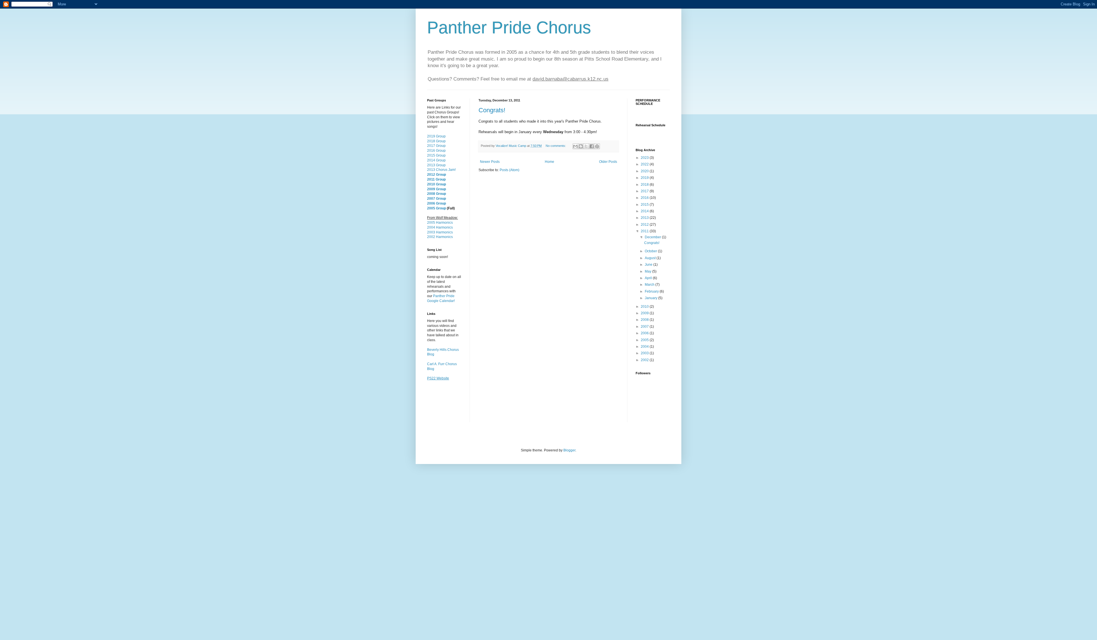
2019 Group (436, 136)
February (652, 291)
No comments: (556, 145)
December (653, 237)
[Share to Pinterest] (597, 146)
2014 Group (436, 160)
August (650, 258)
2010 (645, 307)
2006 (645, 333)
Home (549, 162)
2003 (645, 353)
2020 (645, 171)
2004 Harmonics (440, 227)
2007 (645, 327)
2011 (645, 231)
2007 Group (436, 199)
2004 (645, 347)
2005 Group (436, 208)
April (649, 278)
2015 (645, 205)
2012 (645, 225)
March (650, 285)
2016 (645, 198)
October (651, 251)
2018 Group (436, 141)
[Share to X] (586, 146)
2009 (645, 313)
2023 (645, 158)
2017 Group (436, 146)
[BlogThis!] (581, 146)
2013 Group (436, 165)
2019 (645, 178)
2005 (645, 340)
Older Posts (608, 162)
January (651, 298)
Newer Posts (490, 162)
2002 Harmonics (440, 237)
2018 (645, 185)
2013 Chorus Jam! (441, 170)
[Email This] (575, 146)
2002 (645, 360)
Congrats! (492, 110)
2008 (645, 320)
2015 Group (436, 155)
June (649, 265)
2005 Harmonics (440, 223)
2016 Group (436, 151)
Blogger (569, 450)
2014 (645, 211)
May (648, 271)
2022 (645, 164)
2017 (645, 191)
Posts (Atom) (509, 170)
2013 (645, 218)
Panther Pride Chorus (509, 27)
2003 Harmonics (440, 232)
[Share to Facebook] (591, 146)
